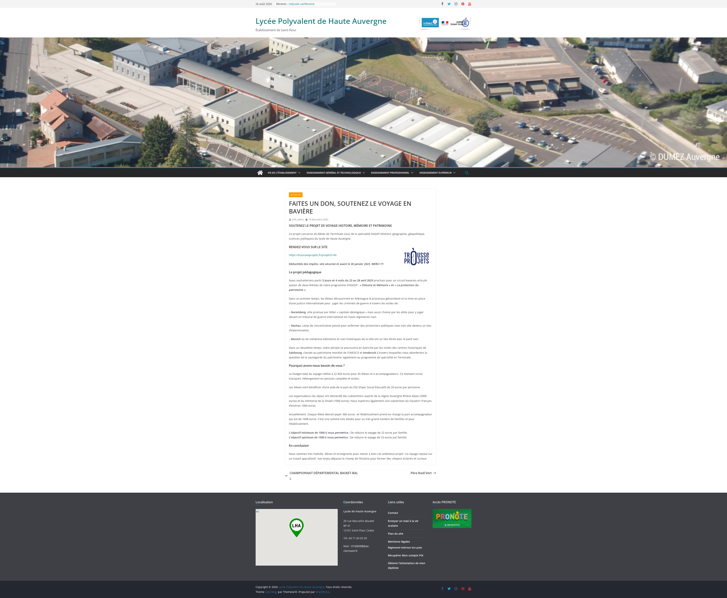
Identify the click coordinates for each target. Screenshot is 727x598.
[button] (298, 172)
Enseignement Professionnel (390, 172)
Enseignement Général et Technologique (334, 172)
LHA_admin (298, 219)
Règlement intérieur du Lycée (405, 547)
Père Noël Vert (421, 473)
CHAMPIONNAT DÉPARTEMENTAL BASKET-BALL (324, 476)
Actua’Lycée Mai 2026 (302, 4)
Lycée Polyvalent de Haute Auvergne (321, 21)
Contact (393, 513)
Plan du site (395, 533)
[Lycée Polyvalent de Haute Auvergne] (260, 172)
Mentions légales (399, 541)
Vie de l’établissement (282, 172)
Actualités (295, 194)
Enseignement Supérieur (436, 172)
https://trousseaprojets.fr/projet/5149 (312, 255)
